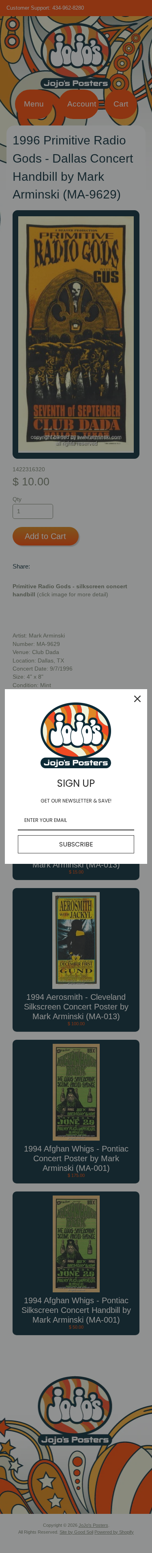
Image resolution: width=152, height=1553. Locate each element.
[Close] (137, 699)
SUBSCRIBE (76, 844)
